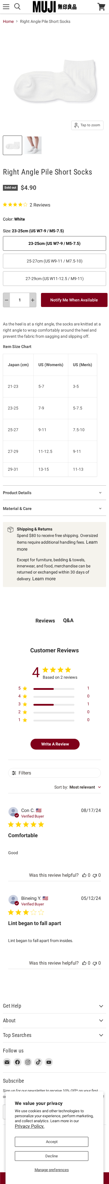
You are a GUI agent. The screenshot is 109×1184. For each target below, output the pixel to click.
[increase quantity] (32, 300)
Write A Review (55, 744)
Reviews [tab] (45, 620)
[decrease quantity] (6, 300)
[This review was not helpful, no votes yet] (95, 875)
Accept (52, 1141)
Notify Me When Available (74, 300)
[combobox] (77, 787)
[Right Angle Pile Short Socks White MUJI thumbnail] (12, 145)
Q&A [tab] (68, 620)
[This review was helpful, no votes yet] (84, 875)
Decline (51, 1156)
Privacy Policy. (29, 1126)
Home (8, 21)
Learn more (44, 578)
